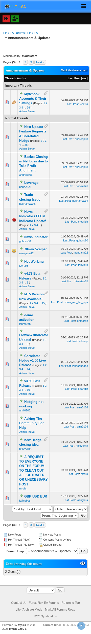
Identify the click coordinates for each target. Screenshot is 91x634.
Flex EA (32, 33)
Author (21, 78)
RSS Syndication (45, 616)
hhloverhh (25, 448)
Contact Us (18, 603)
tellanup (83, 341)
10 (28, 389)
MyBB (22, 624)
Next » (40, 62)
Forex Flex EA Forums (44, 603)
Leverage (31, 183)
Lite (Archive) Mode (29, 609)
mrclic (23, 488)
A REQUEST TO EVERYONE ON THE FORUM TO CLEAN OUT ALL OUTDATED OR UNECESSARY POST (33, 470)
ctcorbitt (83, 221)
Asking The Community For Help (31, 423)
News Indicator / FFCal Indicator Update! (32, 216)
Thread (10, 78)
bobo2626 (25, 186)
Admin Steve (27, 111)
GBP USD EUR (35, 496)
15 (43, 303)
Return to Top (70, 603)
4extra (84, 103)
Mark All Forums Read (60, 609)
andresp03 (81, 138)
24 (28, 107)
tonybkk (83, 264)
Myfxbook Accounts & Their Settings (32, 98)
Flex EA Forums (14, 33)
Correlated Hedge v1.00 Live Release (32, 360)
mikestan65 (81, 281)
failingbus (25, 500)
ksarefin (83, 388)
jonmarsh (25, 323)
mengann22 (26, 253)
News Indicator (36, 237)
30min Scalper (35, 249)
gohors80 (25, 241)
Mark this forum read (74, 70)
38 (26, 144)
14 (28, 369)
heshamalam (27, 203)
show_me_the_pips (76, 302)
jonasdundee (80, 365)
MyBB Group (17, 628)
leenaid (23, 265)
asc (84, 78)
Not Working (34, 261)
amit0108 (24, 410)
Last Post (74, 78)
